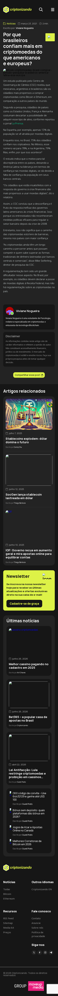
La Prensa (17, 123)
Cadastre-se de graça (24, 603)
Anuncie (36, 923)
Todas (6, 889)
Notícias (11, 23)
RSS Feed (8, 918)
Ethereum (9, 898)
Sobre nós (37, 927)
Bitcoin (7, 893)
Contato (36, 918)
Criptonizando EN (42, 889)
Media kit (8, 927)
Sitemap (8, 923)
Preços (7, 932)
